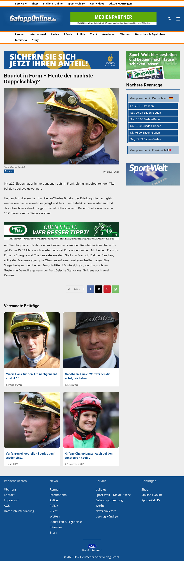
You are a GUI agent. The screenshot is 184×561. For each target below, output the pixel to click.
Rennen (9, 171)
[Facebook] (90, 289)
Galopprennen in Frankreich (148, 150)
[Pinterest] (107, 289)
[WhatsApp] (115, 289)
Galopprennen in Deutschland (149, 98)
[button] (169, 19)
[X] (98, 289)
